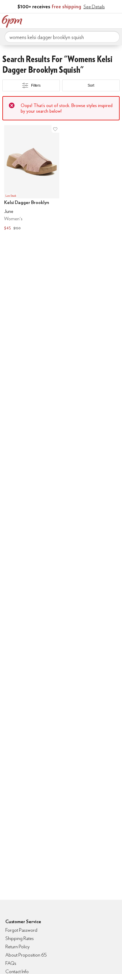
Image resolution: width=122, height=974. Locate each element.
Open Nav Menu (116, 20)
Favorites (91, 20)
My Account (78, 20)
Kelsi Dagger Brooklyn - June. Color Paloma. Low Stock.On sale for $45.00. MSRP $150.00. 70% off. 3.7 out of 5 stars (31, 178)
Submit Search (113, 37)
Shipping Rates (19, 938)
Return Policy (17, 946)
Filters (36, 85)
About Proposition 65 (26, 955)
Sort (91, 85)
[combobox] (62, 37)
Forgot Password (21, 930)
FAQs (10, 963)
